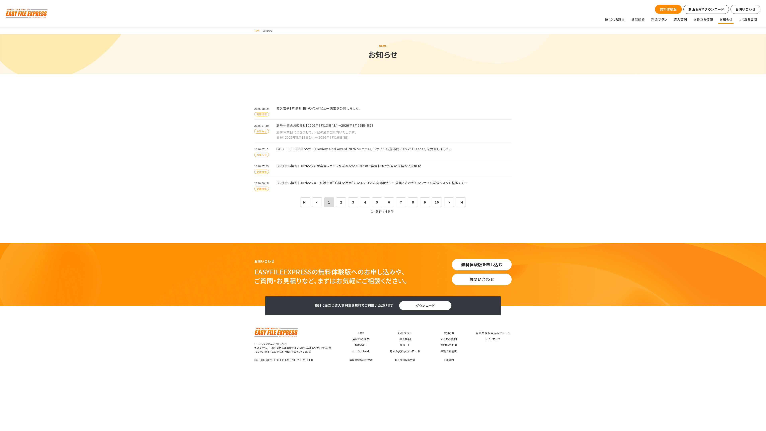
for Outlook (361, 351)
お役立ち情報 (703, 19)
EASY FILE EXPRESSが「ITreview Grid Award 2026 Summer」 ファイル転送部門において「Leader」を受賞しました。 (363, 148)
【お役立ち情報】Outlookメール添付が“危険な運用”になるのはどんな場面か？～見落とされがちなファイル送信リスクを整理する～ (372, 182)
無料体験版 (668, 9)
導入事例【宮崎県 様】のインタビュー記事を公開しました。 (318, 108)
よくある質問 (748, 19)
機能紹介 (638, 19)
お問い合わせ (745, 9)
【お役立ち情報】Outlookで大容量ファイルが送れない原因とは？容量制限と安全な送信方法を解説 (348, 165)
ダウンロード (425, 305)
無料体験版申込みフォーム (493, 333)
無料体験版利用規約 (361, 360)
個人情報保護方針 (405, 360)
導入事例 (680, 19)
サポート (405, 345)
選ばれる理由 (615, 19)
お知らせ (726, 19)
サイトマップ (493, 339)
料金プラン (659, 19)
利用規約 (449, 360)
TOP (361, 333)
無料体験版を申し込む (481, 264)
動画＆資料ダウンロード (706, 9)
